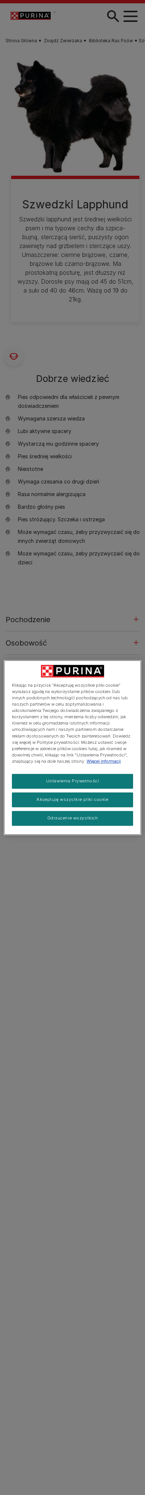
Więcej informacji (104, 761)
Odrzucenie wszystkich (72, 818)
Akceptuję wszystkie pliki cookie (72, 799)
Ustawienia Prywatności (72, 780)
